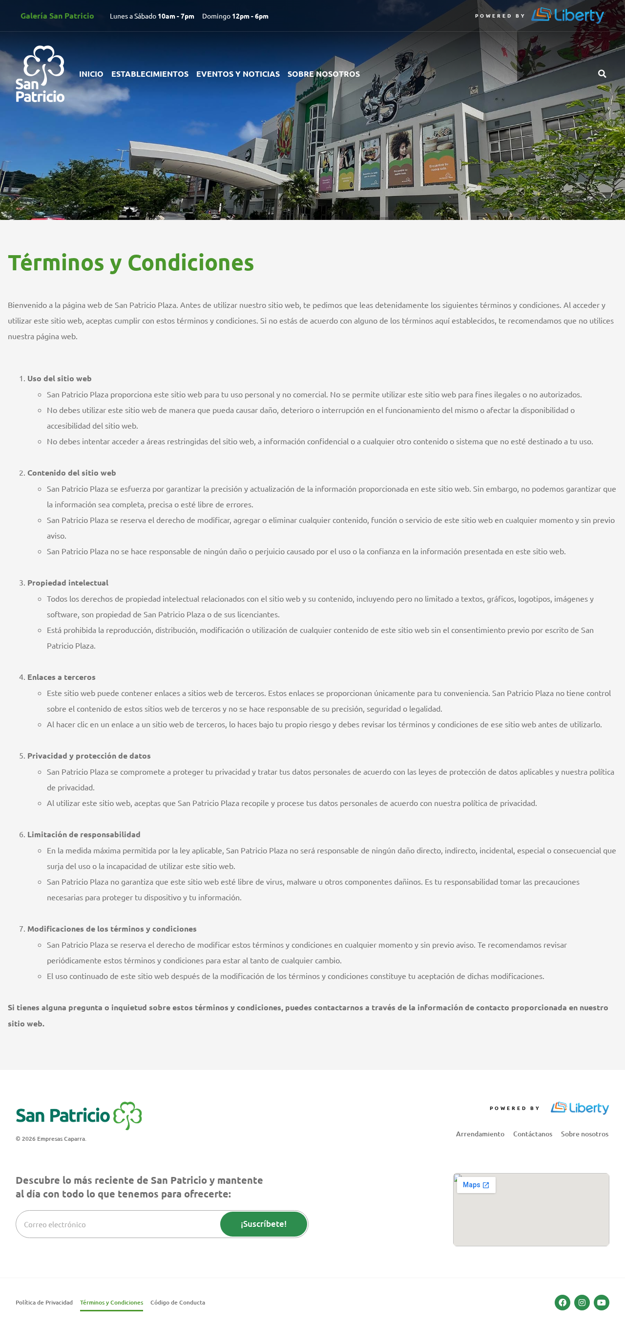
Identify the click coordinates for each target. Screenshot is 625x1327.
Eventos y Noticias (238, 73)
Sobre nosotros (324, 73)
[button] (602, 73)
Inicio (91, 73)
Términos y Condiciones (111, 1302)
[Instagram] (582, 1302)
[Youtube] (601, 1302)
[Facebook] (562, 1302)
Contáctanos (532, 1133)
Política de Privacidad (44, 1302)
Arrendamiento (480, 1133)
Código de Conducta (177, 1302)
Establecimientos (149, 73)
